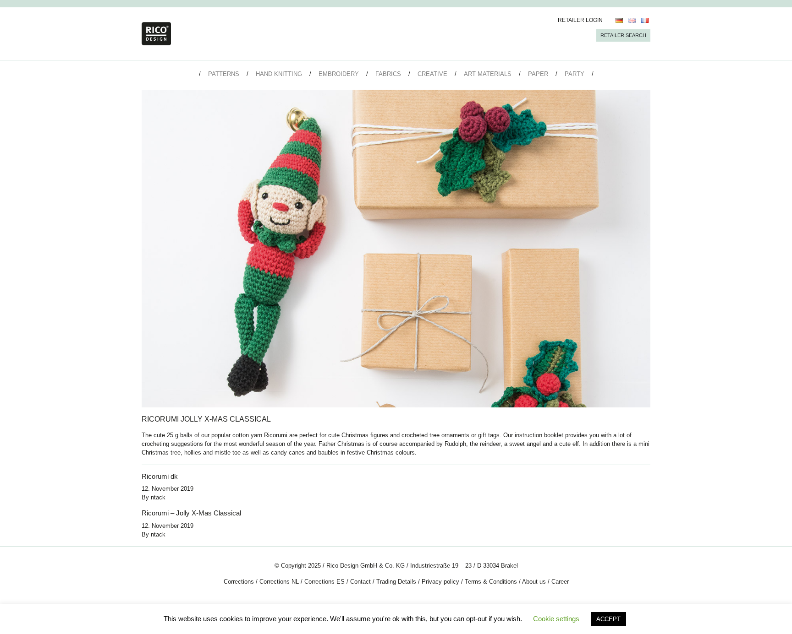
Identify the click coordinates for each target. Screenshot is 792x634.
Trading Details (396, 581)
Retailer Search (623, 35)
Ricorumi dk (160, 476)
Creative (432, 73)
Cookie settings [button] (556, 619)
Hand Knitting (279, 73)
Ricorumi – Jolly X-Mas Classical (191, 513)
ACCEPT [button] (608, 619)
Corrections (239, 581)
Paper (538, 73)
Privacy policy (440, 581)
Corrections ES (324, 581)
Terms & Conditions (491, 581)
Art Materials (488, 73)
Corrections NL (279, 581)
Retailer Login (580, 20)
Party (574, 73)
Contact (360, 581)
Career (560, 581)
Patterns (223, 73)
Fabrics (388, 73)
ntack (158, 497)
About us (534, 581)
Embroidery (339, 73)
